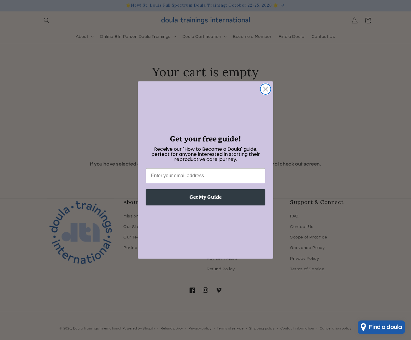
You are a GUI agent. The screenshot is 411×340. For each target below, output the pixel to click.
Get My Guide (206, 197)
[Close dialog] (265, 89)
